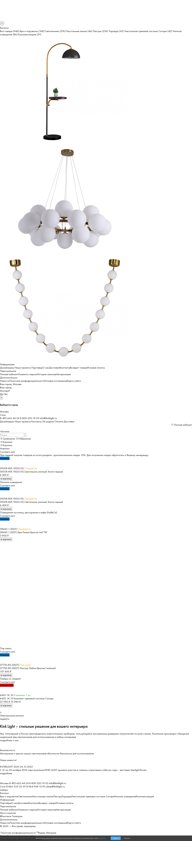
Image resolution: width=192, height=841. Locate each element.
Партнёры (36, 367)
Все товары (9, 31)
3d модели (48, 421)
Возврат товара (78, 367)
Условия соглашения (55, 380)
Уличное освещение (125, 796)
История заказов (46, 374)
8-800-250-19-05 (29, 418)
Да (1, 394)
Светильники (55, 31)
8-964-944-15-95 (35, 786)
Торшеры (116, 31)
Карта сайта (74, 380)
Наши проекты (23, 367)
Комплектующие (29, 34)
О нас (45, 367)
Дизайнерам (7, 367)
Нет (6, 394)
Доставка (54, 367)
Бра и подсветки (32, 31)
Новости (4, 380)
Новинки (5, 448)
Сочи (3, 414)
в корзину (6, 478)
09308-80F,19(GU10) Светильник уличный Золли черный (31, 471)
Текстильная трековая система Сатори (148, 31)
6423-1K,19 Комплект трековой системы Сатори (27, 698)
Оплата (59, 421)
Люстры (100, 31)
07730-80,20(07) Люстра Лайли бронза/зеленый (28, 668)
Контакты (65, 367)
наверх (4, 789)
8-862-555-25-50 (16, 786)
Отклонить (127, 838)
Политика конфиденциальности (26, 380)
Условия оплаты (96, 367)
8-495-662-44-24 (9, 418)
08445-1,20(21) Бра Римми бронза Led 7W (23, 532)
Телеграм (17, 816)
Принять (115, 838)
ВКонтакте (6, 816)
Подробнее (101, 838)
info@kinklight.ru (48, 418)
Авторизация (63, 374)
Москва (17, 384)
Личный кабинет (9, 374)
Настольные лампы (79, 31)
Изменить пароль (27, 374)
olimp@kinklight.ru (55, 786)
